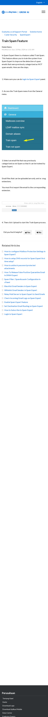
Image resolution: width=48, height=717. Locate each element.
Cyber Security (10, 34)
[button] (43, 11)
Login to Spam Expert (13, 314)
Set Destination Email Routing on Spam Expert (23, 306)
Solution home (36, 31)
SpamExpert (25, 34)
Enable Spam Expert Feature (16, 302)
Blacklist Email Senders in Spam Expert (20, 286)
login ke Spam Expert (31, 79)
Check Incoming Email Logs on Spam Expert (22, 298)
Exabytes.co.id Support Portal (14, 31)
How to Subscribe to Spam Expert (18, 310)
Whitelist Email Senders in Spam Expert (20, 290)
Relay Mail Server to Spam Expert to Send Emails (24, 294)
